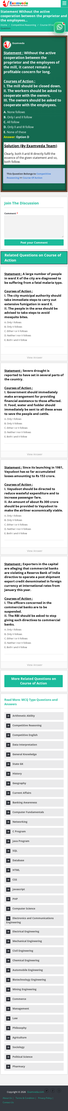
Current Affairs (20, 793)
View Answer (34, 357)
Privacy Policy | (45, 1098)
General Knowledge (23, 754)
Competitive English (24, 735)
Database (17, 860)
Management (19, 1008)
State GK (16, 764)
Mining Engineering (23, 989)
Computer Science (22, 908)
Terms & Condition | (26, 1098)
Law (14, 1018)
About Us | (8, 1098)
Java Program (19, 841)
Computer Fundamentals (27, 812)
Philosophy (18, 1028)
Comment (11, 213)
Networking (18, 821)
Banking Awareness (23, 802)
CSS (13, 879)
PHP (14, 899)
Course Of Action (32, 177)
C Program (18, 831)
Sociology (17, 1047)
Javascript (17, 889)
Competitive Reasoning (26, 725)
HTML (15, 870)
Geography (18, 783)
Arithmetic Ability (22, 715)
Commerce (18, 999)
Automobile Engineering (26, 970)
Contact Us (8, 1102)
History (16, 773)
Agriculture (18, 1037)
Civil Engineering (21, 950)
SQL (13, 850)
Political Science (21, 1056)
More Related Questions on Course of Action (33, 681)
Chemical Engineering (24, 960)
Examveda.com (35, 1092)
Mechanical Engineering (26, 941)
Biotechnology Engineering (28, 979)
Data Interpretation (23, 744)
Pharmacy (17, 1066)
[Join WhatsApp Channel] (59, 27)
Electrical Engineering (24, 931)
